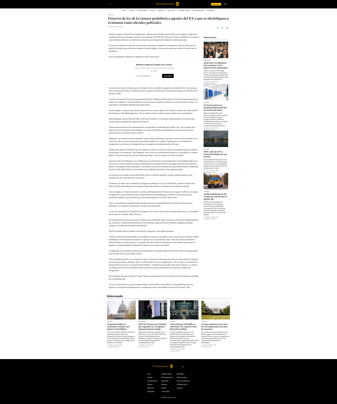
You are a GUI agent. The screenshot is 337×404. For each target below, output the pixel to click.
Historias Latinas (184, 10)
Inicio (124, 10)
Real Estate (171, 10)
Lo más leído (165, 391)
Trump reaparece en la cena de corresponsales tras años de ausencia (214, 326)
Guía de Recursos (198, 10)
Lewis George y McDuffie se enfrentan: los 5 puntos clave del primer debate (183, 326)
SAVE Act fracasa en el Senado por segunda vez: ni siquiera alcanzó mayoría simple (152, 326)
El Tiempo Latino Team (115, 26)
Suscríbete (216, 4)
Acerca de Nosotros (183, 381)
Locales (131, 10)
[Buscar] (110, 4)
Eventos (153, 10)
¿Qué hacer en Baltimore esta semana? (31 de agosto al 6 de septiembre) (216, 65)
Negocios (161, 10)
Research (180, 388)
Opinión (163, 388)
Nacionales (211, 10)
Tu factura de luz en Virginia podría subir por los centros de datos (215, 107)
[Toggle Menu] (225, 4)
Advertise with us (182, 384)
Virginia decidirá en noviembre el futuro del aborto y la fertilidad (118, 326)
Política (111, 14)
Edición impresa (182, 377)
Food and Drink (142, 10)
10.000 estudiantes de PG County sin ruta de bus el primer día (215, 196)
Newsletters (180, 374)
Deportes (164, 384)
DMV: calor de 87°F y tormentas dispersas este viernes (215, 154)
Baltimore (207, 60)
